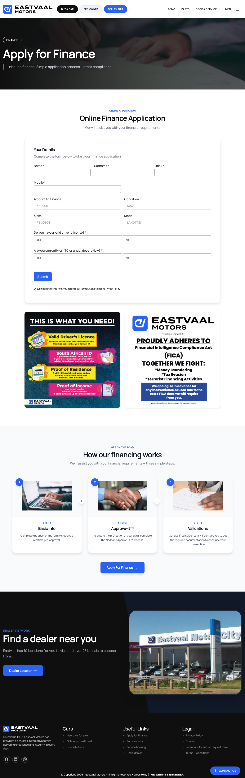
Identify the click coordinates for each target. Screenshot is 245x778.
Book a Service (206, 9)
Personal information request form (207, 747)
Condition (131, 199)
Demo (172, 9)
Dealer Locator (20, 670)
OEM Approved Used (79, 741)
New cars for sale (77, 735)
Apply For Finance (120, 567)
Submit (42, 276)
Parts (185, 9)
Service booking (136, 747)
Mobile (40, 182)
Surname (101, 166)
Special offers (75, 747)
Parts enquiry (135, 741)
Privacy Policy (113, 288)
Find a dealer (134, 753)
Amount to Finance (47, 199)
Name (39, 166)
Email (159, 166)
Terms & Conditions (91, 288)
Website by (159, 774)
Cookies (190, 741)
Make (38, 216)
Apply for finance (137, 735)
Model (128, 216)
